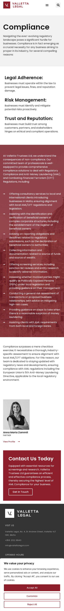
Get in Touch (21, 492)
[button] (47, 5)
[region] (32, 584)
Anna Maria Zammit (15, 432)
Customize (32, 596)
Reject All (32, 604)
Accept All (32, 587)
